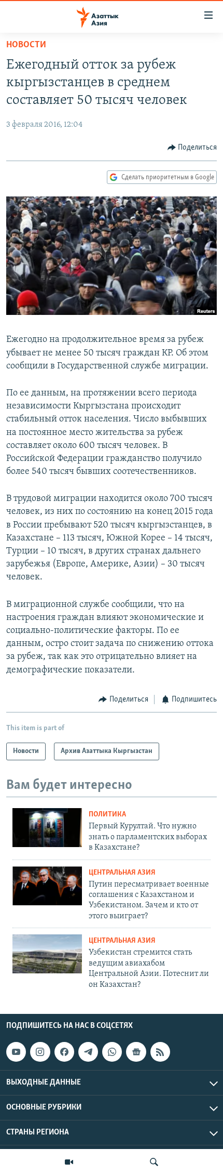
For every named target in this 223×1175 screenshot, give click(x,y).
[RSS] (160, 1052)
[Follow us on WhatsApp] (112, 1052)
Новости (26, 45)
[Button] (192, 147)
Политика (107, 814)
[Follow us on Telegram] (88, 1052)
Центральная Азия (122, 873)
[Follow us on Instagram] (40, 1052)
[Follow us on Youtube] (16, 1052)
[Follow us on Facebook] (64, 1052)
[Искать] (154, 1162)
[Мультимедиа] (69, 1162)
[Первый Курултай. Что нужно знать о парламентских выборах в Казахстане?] (47, 827)
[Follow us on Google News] (136, 1052)
